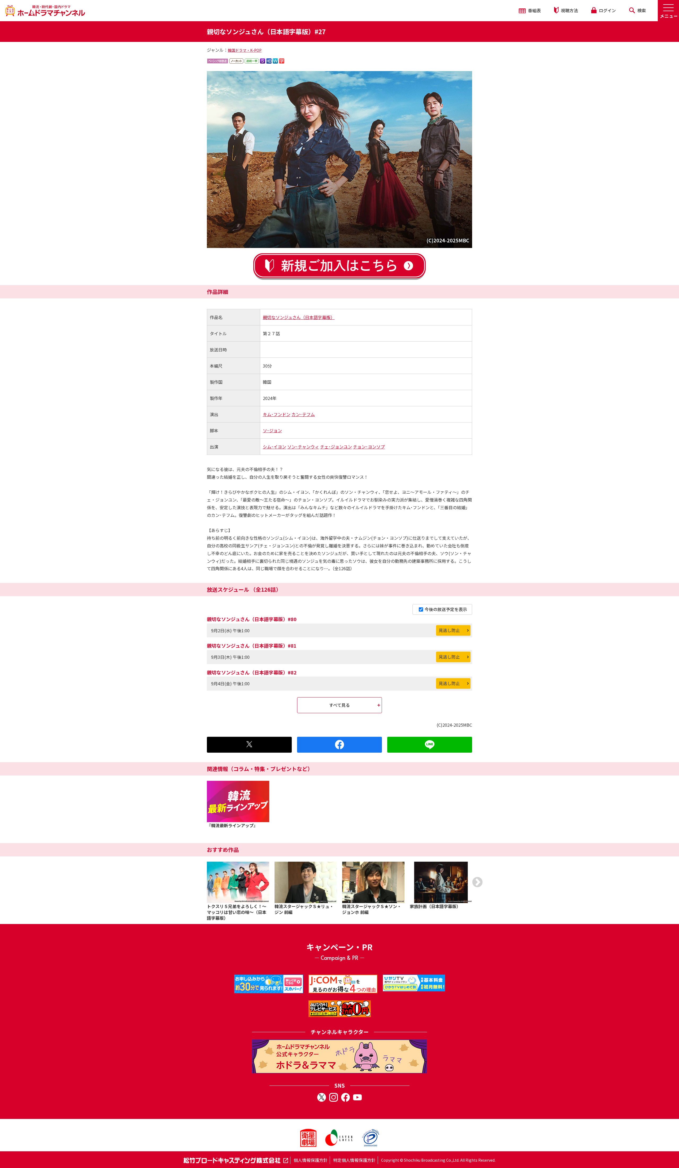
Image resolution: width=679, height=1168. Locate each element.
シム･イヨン (274, 446)
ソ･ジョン (272, 430)
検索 (641, 10)
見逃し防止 (449, 630)
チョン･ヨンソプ (369, 446)
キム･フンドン (276, 414)
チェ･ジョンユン (336, 446)
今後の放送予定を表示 (446, 609)
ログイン (607, 10)
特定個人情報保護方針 (354, 1160)
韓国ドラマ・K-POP (245, 50)
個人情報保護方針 (311, 1160)
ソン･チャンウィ (303, 446)
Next (477, 882)
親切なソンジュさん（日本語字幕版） (299, 317)
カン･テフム (303, 414)
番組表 (534, 10)
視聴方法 (569, 10)
